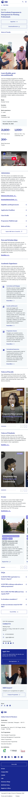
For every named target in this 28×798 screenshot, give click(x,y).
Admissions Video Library (7, 195)
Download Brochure (13, 26)
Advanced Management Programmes (10, 737)
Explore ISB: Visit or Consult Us (13, 231)
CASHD (3, 775)
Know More (3, 255)
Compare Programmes (13, 694)
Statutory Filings (5, 781)
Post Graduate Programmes (8, 735)
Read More (3, 444)
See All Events (4, 510)
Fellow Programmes (6, 739)
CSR (2, 778)
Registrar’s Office (6, 788)
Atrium (3, 768)
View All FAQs (13, 611)
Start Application (13, 661)
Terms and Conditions (6, 796)
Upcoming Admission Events (7, 199)
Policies (18, 796)
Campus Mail (4, 772)
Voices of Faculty (5, 32)
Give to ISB (14, 764)
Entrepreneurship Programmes (9, 741)
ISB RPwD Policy (5, 785)
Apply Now (12, 21)
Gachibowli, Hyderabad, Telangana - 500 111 (12, 722)
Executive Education (6, 743)
